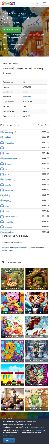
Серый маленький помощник (36, 392)
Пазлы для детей (18, 13)
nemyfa (8, 185)
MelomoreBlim (10, 190)
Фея (36, 367)
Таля (7, 153)
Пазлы (5, 13)
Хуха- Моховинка (36, 271)
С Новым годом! (36, 319)
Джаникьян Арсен (16, 44)
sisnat (7, 211)
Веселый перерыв (12, 391)
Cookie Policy (8, 435)
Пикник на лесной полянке (12, 272)
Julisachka (9, 222)
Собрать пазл (11, 29)
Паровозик (12, 367)
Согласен (9, 440)
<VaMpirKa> (10, 143)
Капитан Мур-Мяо (36, 295)
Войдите (5, 248)
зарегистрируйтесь (21, 248)
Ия (6, 169)
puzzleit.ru (40, 430)
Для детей (12, 48)
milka (7, 206)
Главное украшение (36, 343)
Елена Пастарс (11, 217)
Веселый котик (12, 343)
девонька (8, 227)
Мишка (13, 295)
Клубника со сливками (12, 320)
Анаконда (27, 97)
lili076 (7, 174)
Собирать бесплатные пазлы (14, 38)
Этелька (8, 164)
